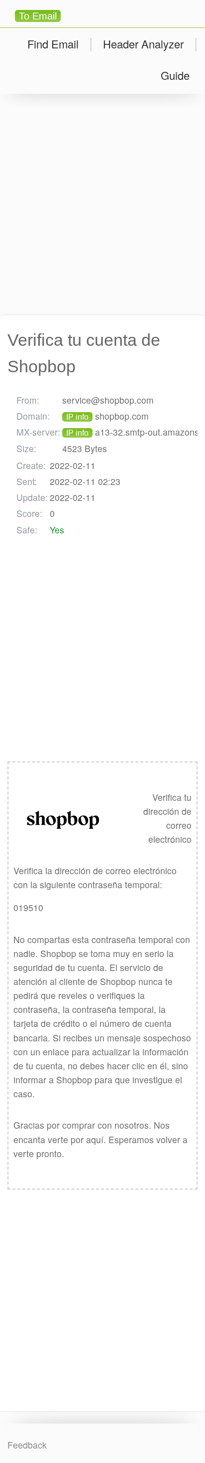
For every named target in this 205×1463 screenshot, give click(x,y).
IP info (77, 417)
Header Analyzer (143, 43)
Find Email (53, 43)
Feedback (27, 1445)
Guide (175, 75)
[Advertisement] (102, 204)
